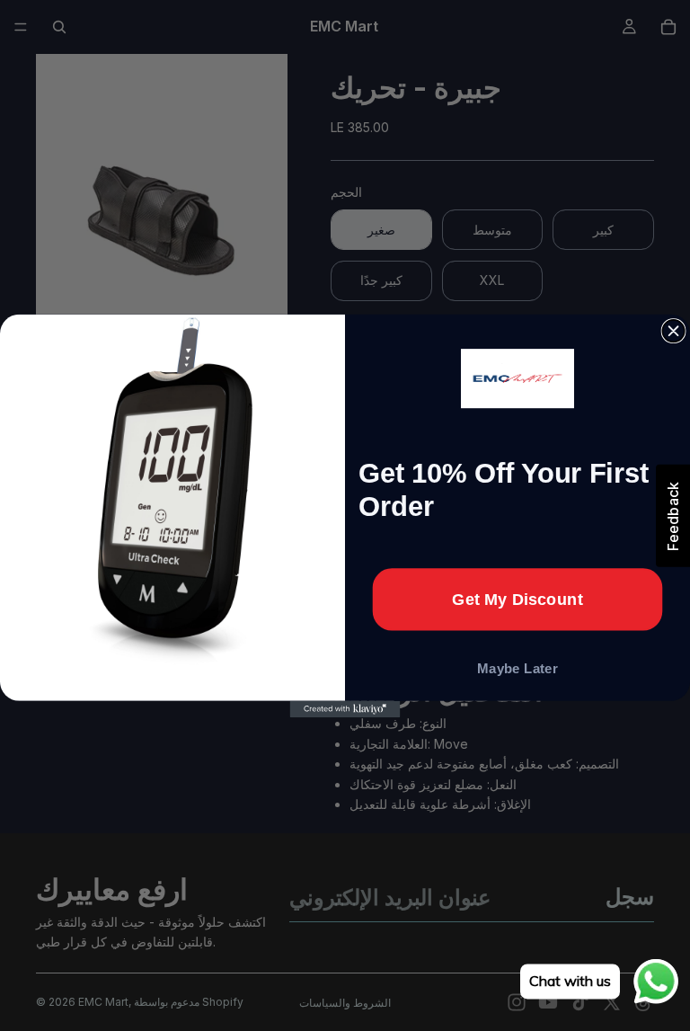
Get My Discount (517, 599)
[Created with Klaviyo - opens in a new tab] (345, 708)
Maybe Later (517, 668)
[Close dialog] (673, 330)
